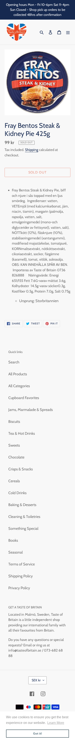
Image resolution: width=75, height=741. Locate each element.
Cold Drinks (17, 493)
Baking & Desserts (22, 504)
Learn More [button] (55, 723)
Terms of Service (21, 564)
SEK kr (36, 680)
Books (13, 540)
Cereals (14, 481)
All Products (17, 374)
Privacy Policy (19, 588)
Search (13, 362)
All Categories (19, 386)
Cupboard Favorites (23, 398)
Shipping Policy (20, 576)
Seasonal (15, 552)
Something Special (23, 528)
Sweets (14, 445)
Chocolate (16, 457)
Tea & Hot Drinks (21, 433)
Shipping (31, 150)
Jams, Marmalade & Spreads (30, 409)
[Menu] (68, 32)
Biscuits (14, 421)
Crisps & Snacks (20, 469)
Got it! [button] (37, 733)
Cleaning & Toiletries (24, 516)
